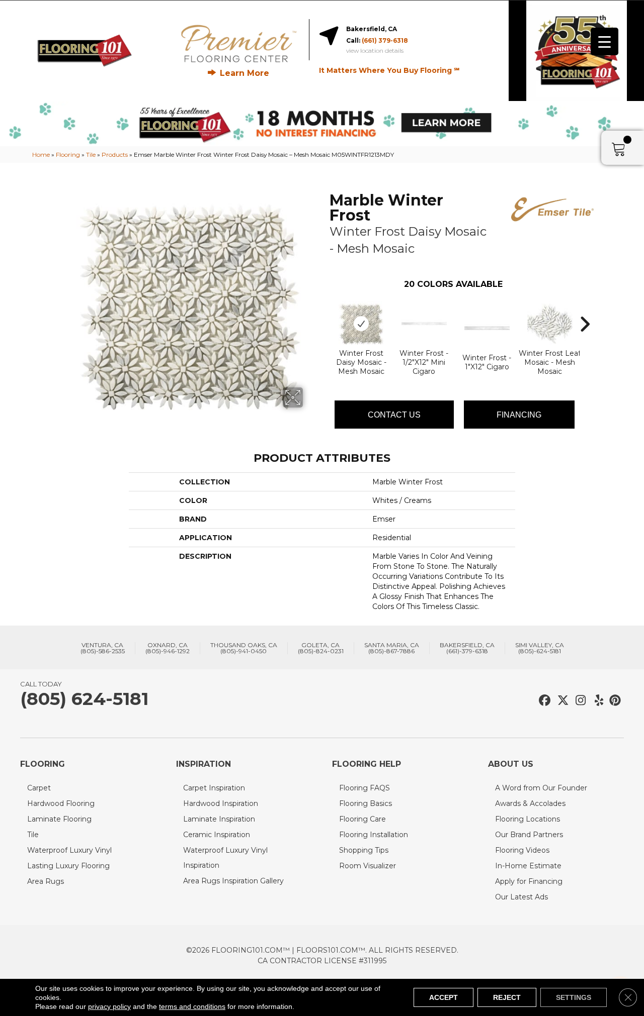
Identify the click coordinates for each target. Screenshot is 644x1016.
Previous (324, 309)
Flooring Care (362, 819)
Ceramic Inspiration (216, 834)
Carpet (39, 787)
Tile (91, 154)
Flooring (68, 154)
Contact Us (394, 415)
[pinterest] (613, 700)
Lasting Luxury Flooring (68, 865)
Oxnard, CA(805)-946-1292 (167, 648)
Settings (573, 997)
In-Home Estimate (528, 865)
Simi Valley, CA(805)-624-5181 (539, 648)
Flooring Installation (373, 834)
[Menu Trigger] (604, 41)
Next (584, 309)
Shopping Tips (363, 850)
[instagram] (578, 700)
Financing (519, 415)
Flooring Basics (365, 803)
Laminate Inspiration (219, 819)
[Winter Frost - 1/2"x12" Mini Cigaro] (424, 323)
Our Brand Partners (529, 834)
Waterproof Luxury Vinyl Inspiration (225, 858)
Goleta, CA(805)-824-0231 (321, 648)
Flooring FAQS (364, 787)
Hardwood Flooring (61, 803)
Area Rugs (45, 881)
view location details (375, 50)
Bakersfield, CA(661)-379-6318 (467, 648)
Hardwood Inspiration (220, 803)
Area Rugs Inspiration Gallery (233, 880)
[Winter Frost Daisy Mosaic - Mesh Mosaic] (361, 323)
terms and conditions (192, 1006)
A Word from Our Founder (541, 787)
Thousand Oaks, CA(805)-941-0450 (243, 648)
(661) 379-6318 (385, 40)
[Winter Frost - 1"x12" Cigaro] (487, 328)
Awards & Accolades (530, 803)
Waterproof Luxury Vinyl (69, 850)
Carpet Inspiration (214, 787)
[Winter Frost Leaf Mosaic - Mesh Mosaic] (550, 323)
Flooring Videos (522, 850)
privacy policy (109, 1006)
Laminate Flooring (59, 819)
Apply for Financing (528, 881)
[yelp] (596, 700)
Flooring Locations (527, 819)
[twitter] (560, 700)
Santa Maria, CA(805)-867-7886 (391, 648)
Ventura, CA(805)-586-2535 (102, 648)
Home (41, 154)
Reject (507, 997)
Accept (443, 997)
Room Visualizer (367, 865)
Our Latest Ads (521, 896)
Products (115, 154)
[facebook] (543, 700)
